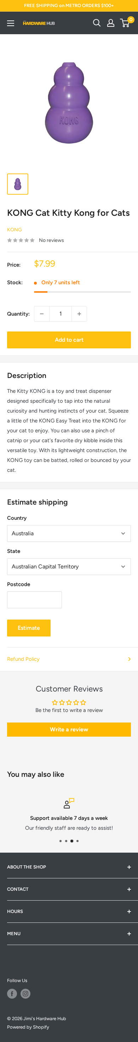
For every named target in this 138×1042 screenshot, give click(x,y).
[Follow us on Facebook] (12, 994)
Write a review (69, 729)
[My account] (110, 23)
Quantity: (18, 314)
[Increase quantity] (79, 313)
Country (17, 518)
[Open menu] (10, 23)
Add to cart (69, 339)
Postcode (18, 584)
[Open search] (97, 23)
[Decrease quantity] (41, 313)
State (13, 551)
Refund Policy (23, 659)
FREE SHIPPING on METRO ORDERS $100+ (69, 5)
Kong (14, 230)
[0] (125, 23)
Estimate (29, 627)
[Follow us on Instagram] (25, 994)
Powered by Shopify (28, 1027)
